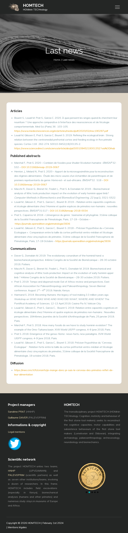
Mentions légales (17, 527)
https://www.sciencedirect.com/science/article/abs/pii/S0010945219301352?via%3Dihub (64, 148)
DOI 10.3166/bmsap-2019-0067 (40, 167)
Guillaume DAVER (18, 417)
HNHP (15, 470)
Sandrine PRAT (16, 411)
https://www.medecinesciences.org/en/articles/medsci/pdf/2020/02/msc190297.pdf (61, 130)
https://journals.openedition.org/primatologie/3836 (42, 223)
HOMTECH (33, 5)
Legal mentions (16, 431)
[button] (86, 492)
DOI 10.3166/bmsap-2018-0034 (69, 210)
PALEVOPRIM (16, 475)
